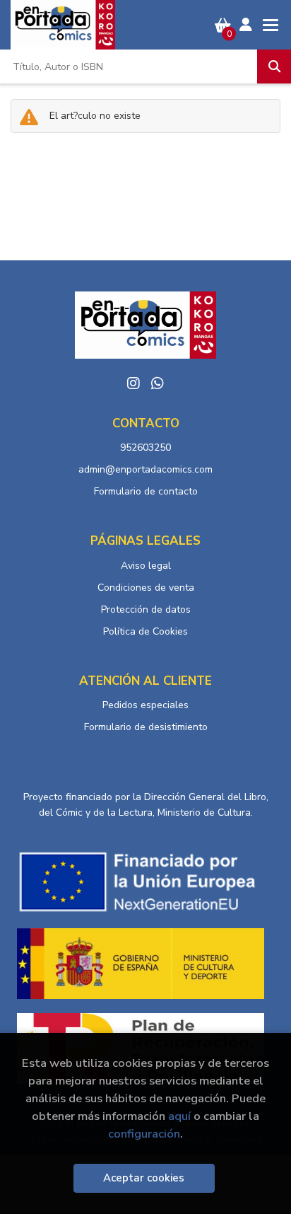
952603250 (145, 447)
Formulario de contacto (146, 491)
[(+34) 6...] (157, 383)
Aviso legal (146, 565)
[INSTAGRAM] (133, 383)
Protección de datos (146, 609)
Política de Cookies (145, 631)
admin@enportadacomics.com (145, 469)
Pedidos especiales (145, 705)
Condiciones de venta (145, 587)
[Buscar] (274, 66)
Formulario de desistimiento (146, 727)
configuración (144, 1134)
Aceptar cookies (143, 1178)
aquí (179, 1116)
